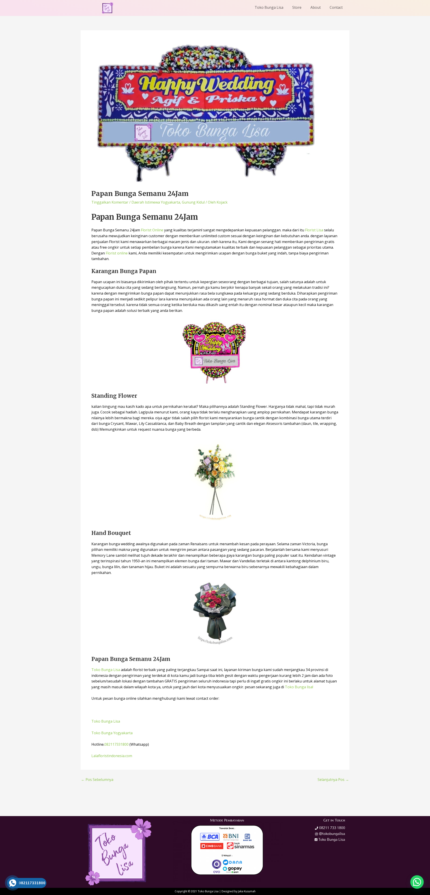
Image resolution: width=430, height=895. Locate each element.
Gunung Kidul (193, 202)
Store (296, 7)
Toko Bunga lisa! (299, 686)
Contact (336, 7)
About (315, 7)
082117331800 (116, 744)
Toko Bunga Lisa (269, 7)
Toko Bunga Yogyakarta (112, 732)
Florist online (117, 253)
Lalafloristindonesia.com (111, 755)
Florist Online (152, 230)
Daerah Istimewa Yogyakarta (155, 202)
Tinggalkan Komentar (109, 202)
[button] (417, 882)
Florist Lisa (313, 230)
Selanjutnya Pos (333, 779)
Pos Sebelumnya (97, 779)
